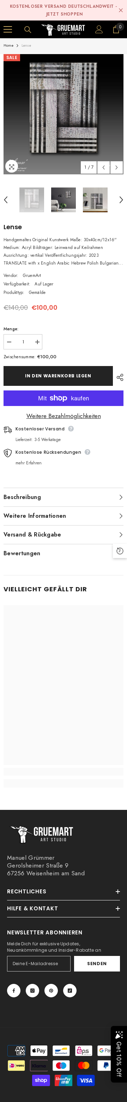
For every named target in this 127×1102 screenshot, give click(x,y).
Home (8, 45)
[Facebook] (13, 990)
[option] (63, 114)
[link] (63, 772)
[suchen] (28, 29)
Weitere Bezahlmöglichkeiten (63, 416)
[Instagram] (32, 990)
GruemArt (32, 275)
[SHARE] (118, 377)
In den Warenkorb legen (58, 376)
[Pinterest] (51, 990)
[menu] (8, 29)
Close (120, 10)
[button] (103, 167)
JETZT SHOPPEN (64, 14)
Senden (97, 964)
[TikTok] (70, 990)
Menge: (11, 329)
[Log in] (99, 29)
